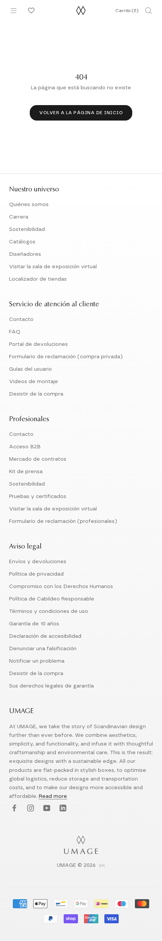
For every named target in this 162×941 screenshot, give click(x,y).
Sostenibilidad (27, 229)
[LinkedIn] (62, 808)
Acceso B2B (25, 446)
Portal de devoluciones (38, 344)
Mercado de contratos (37, 459)
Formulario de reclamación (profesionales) (63, 521)
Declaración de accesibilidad (45, 636)
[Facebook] (13, 808)
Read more (53, 796)
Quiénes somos (29, 204)
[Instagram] (29, 808)
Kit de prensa (26, 471)
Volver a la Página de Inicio (81, 112)
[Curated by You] (30, 11)
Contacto (21, 319)
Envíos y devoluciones (37, 561)
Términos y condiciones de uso (48, 611)
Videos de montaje (33, 381)
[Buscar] (148, 10)
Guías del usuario (30, 369)
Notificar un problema (36, 661)
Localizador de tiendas (38, 279)
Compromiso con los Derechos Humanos (61, 586)
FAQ (14, 332)
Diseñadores (25, 254)
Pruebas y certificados (37, 496)
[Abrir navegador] (13, 10)
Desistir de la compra (36, 394)
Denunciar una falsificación (42, 648)
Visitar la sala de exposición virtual (53, 266)
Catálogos (22, 241)
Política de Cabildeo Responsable (51, 599)
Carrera (18, 217)
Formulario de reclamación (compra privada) (66, 356)
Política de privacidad (36, 574)
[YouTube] (45, 808)
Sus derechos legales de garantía (51, 686)
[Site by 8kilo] (102, 866)
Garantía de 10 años (34, 623)
